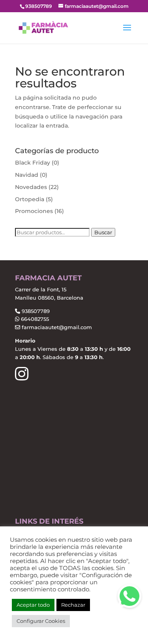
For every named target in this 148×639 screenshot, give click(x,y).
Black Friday (32, 162)
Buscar (103, 232)
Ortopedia (29, 199)
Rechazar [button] (73, 605)
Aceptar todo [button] (33, 605)
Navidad (26, 174)
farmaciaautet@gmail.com (56, 327)
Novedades (31, 187)
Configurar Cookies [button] (41, 621)
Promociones (34, 211)
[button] (129, 596)
